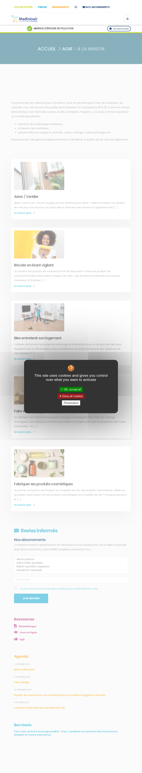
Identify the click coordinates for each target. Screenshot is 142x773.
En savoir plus (121, 28)
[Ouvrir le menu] (127, 19)
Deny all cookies (72, 396)
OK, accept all (72, 389)
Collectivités (23, 7)
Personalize (71, 402)
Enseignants (60, 7)
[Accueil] (24, 19)
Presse (42, 7)
